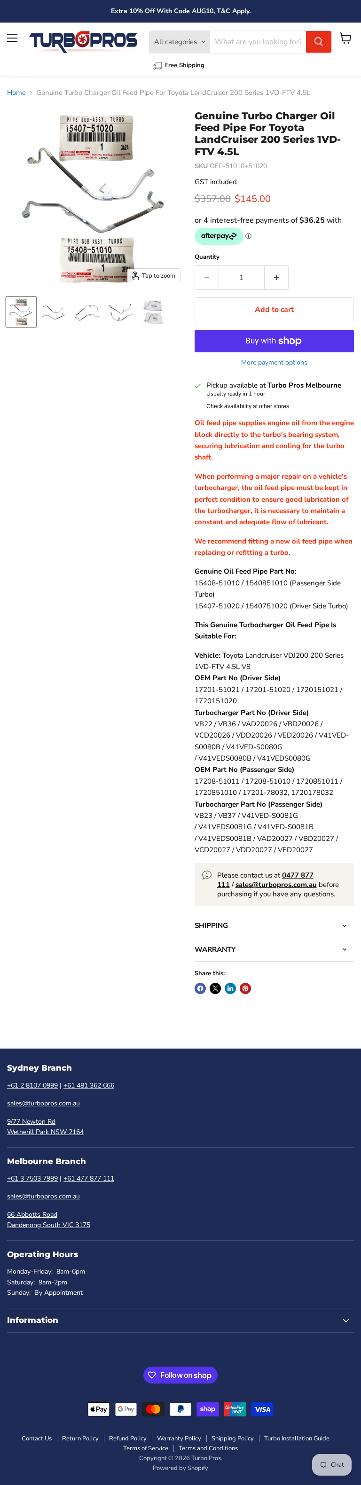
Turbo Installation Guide (297, 1438)
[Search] (318, 42)
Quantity (207, 257)
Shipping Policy (233, 1438)
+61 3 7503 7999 (32, 1178)
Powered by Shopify (180, 1468)
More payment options (274, 362)
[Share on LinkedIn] (230, 988)
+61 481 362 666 (88, 1085)
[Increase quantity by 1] (277, 277)
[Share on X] (215, 988)
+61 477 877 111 (88, 1178)
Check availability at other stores (247, 406)
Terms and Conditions (208, 1448)
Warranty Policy (179, 1438)
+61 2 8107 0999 (32, 1085)
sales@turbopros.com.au (43, 1103)
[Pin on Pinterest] (245, 988)
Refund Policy (128, 1438)
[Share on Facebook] (200, 988)
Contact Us (37, 1438)
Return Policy (80, 1438)
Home (16, 93)
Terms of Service (145, 1448)
